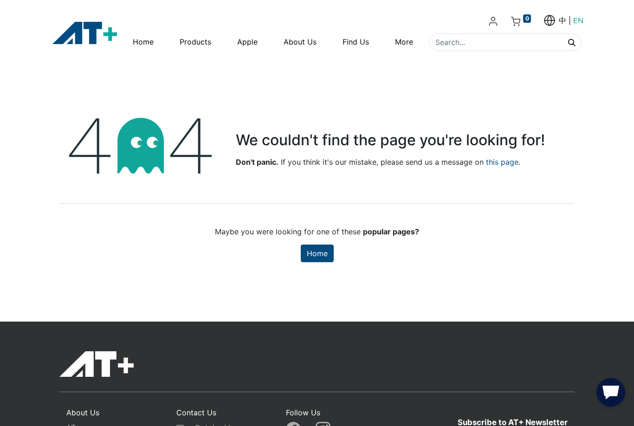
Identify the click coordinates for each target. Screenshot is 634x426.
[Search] (572, 42)
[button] (610, 394)
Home (317, 253)
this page (502, 162)
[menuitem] (143, 41)
